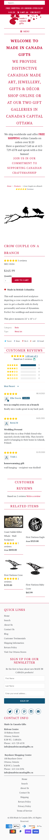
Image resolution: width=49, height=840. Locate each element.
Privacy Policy (24, 806)
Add (33, 341)
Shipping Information (14, 643)
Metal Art (18, 331)
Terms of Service (24, 810)
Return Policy (10, 647)
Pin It (26, 341)
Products (17, 186)
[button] (21, 189)
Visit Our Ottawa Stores (15, 652)
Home (7, 615)
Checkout (35, 12)
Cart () (23, 12)
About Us (8, 624)
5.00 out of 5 (31, 356)
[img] (10, 393)
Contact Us (9, 629)
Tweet (9, 341)
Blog (6, 633)
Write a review (33, 496)
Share (18, 341)
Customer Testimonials (15, 638)
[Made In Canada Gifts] (24, 19)
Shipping (24, 797)
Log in (11, 12)
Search (7, 620)
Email (42, 341)
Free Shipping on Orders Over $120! (24, 8)
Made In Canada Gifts (23, 817)
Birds (17, 327)
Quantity (8, 276)
